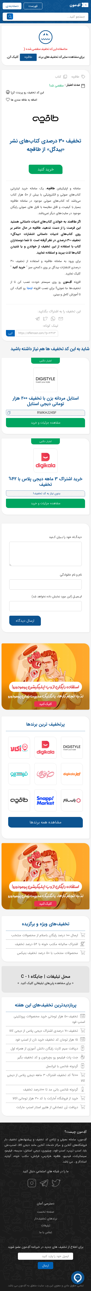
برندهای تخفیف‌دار (45, 1218)
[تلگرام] (37, 319)
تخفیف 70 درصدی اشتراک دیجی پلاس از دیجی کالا (43, 1030)
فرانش (35, 1156)
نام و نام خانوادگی (71, 574)
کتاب (58, 76)
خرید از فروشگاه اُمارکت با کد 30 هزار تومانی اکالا (45, 1098)
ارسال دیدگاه (25, 620)
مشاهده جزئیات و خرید (45, 422)
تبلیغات (45, 1225)
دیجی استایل (32, 1150)
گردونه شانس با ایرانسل (62, 1066)
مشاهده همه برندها (45, 822)
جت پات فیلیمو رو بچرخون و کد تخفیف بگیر (47, 1057)
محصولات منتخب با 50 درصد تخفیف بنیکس (47, 953)
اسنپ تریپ (74, 1150)
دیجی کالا (24, 1145)
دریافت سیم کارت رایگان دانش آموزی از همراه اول (44, 1048)
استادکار (82, 1161)
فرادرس (46, 1156)
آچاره (8, 1156)
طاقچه (28, 57)
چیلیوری (46, 1150)
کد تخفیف (42, 1139)
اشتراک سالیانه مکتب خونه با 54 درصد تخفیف (46, 944)
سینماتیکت (80, 1156)
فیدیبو (67, 1156)
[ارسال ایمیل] (61, 319)
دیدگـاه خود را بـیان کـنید (65, 537)
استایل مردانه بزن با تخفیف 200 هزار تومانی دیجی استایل (46, 400)
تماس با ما (45, 1232)
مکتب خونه (21, 1156)
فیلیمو (8, 1150)
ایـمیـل (57, 596)
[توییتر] (45, 319)
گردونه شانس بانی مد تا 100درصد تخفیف (50, 1089)
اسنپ (13, 1145)
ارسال (45, 1265)
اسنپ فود (59, 1150)
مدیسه (18, 1150)
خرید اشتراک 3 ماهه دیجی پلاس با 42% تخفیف (45, 481)
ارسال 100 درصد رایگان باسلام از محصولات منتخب (44, 935)
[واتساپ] (53, 319)
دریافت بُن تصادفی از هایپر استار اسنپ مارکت (47, 1107)
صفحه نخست (45, 1211)
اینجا (29, 288)
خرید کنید (46, 169)
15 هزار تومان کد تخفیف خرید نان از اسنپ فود (46, 1039)
